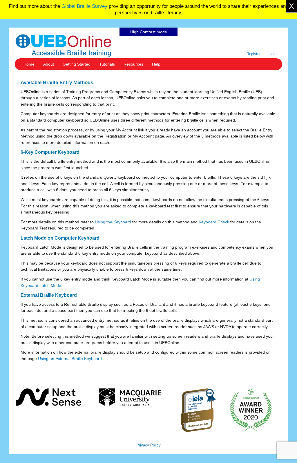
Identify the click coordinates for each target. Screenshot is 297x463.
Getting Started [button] (76, 64)
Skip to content (148, 23)
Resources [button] (133, 64)
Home (29, 64)
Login (271, 54)
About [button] (48, 64)
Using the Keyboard (113, 222)
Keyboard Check (214, 222)
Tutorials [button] (107, 64)
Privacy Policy (148, 445)
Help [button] (156, 64)
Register (253, 54)
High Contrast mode (148, 32)
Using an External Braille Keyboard (70, 358)
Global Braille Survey (84, 6)
